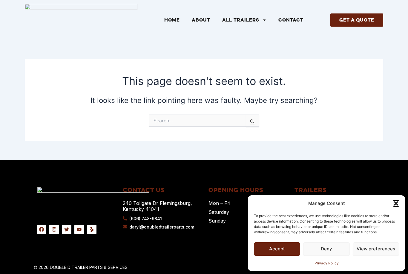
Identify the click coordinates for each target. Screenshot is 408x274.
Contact (290, 20)
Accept (277, 249)
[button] (396, 203)
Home (172, 20)
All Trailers (240, 20)
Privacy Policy (327, 263)
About (201, 20)
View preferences (376, 249)
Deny (326, 249)
